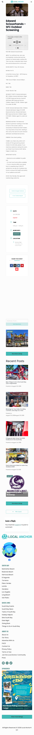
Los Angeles (6, 592)
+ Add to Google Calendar (17, 191)
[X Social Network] (15, 265)
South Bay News (7, 609)
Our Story (5, 638)
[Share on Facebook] (11, 265)
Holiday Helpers (7, 615)
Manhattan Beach (8, 569)
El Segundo (6, 578)
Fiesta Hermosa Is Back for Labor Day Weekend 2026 (17, 466)
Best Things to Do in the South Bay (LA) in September (16, 382)
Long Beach (6, 595)
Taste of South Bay (8, 612)
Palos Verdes (6, 583)
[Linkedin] (18, 265)
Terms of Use (6, 652)
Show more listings (17, 354)
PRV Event (18, 512)
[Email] (16, 269)
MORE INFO (17, 234)
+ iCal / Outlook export (17, 195)
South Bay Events (8, 606)
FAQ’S (4, 643)
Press (4, 658)
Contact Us (6, 646)
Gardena (5, 589)
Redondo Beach (7, 572)
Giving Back (6, 623)
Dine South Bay (7, 618)
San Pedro (5, 598)
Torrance (5, 580)
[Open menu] (30, 2)
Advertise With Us (8, 640)
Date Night (5, 620)
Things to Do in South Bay (11, 626)
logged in (18, 525)
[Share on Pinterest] (22, 265)
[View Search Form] (2, 1)
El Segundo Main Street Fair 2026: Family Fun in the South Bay (15, 439)
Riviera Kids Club (14, 345)
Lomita (4, 586)
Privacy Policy (6, 649)
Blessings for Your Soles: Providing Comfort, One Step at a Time (16, 409)
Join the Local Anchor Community (14, 655)
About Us (5, 635)
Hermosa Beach (7, 575)
